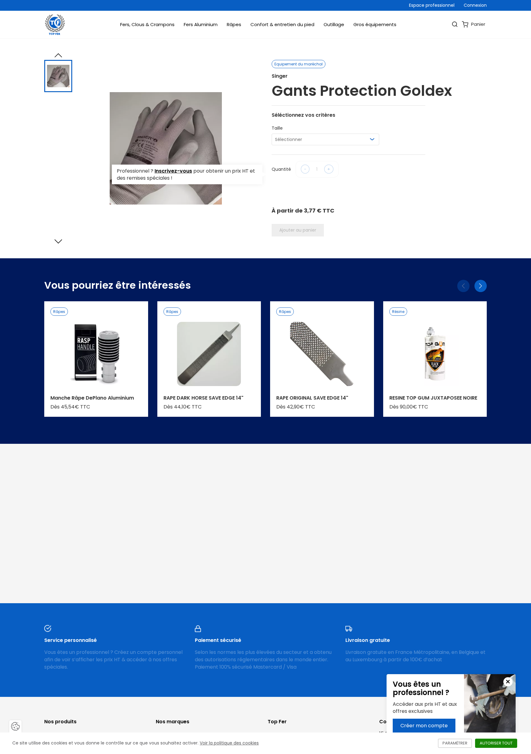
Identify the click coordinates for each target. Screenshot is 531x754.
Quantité (281, 169)
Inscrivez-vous (173, 170)
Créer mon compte (424, 725)
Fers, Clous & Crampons (147, 24)
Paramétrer (457, 743)
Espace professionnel (431, 5)
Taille (277, 128)
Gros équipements (374, 24)
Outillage (334, 24)
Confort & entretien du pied (282, 24)
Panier (477, 24)
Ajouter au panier (297, 230)
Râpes (234, 24)
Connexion (475, 5)
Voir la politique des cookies (229, 743)
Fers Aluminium (201, 24)
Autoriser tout (498, 743)
